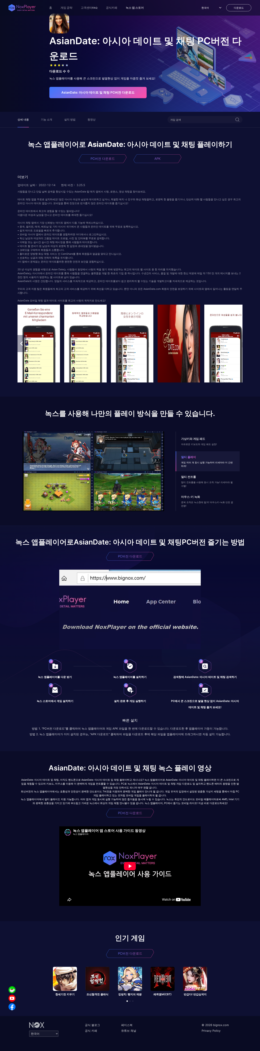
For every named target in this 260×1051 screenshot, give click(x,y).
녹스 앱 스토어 (135, 7)
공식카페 (111, 7)
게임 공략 (66, 7)
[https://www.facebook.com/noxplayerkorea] (12, 1006)
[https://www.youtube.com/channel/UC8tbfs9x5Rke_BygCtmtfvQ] (12, 998)
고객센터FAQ (89, 7)
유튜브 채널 (128, 1030)
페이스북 (126, 1025)
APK (157, 158)
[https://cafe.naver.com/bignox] (12, 989)
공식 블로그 (92, 1025)
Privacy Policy (211, 1030)
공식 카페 (91, 1030)
